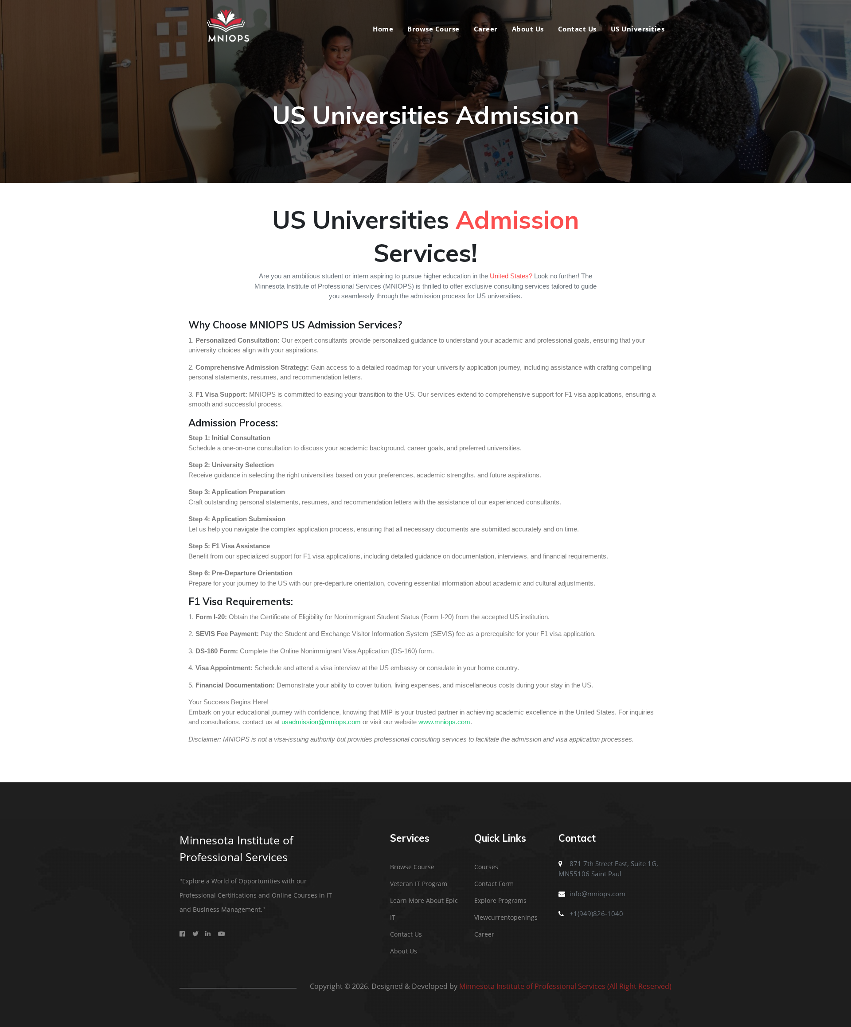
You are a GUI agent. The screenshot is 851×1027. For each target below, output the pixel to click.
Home (383, 28)
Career (486, 28)
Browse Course (433, 28)
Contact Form (494, 883)
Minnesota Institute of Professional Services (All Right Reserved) (565, 986)
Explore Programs (500, 900)
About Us (528, 28)
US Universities (638, 28)
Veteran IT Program (418, 883)
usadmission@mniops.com (321, 722)
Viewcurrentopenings (506, 917)
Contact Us (577, 28)
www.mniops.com (444, 722)
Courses (486, 867)
